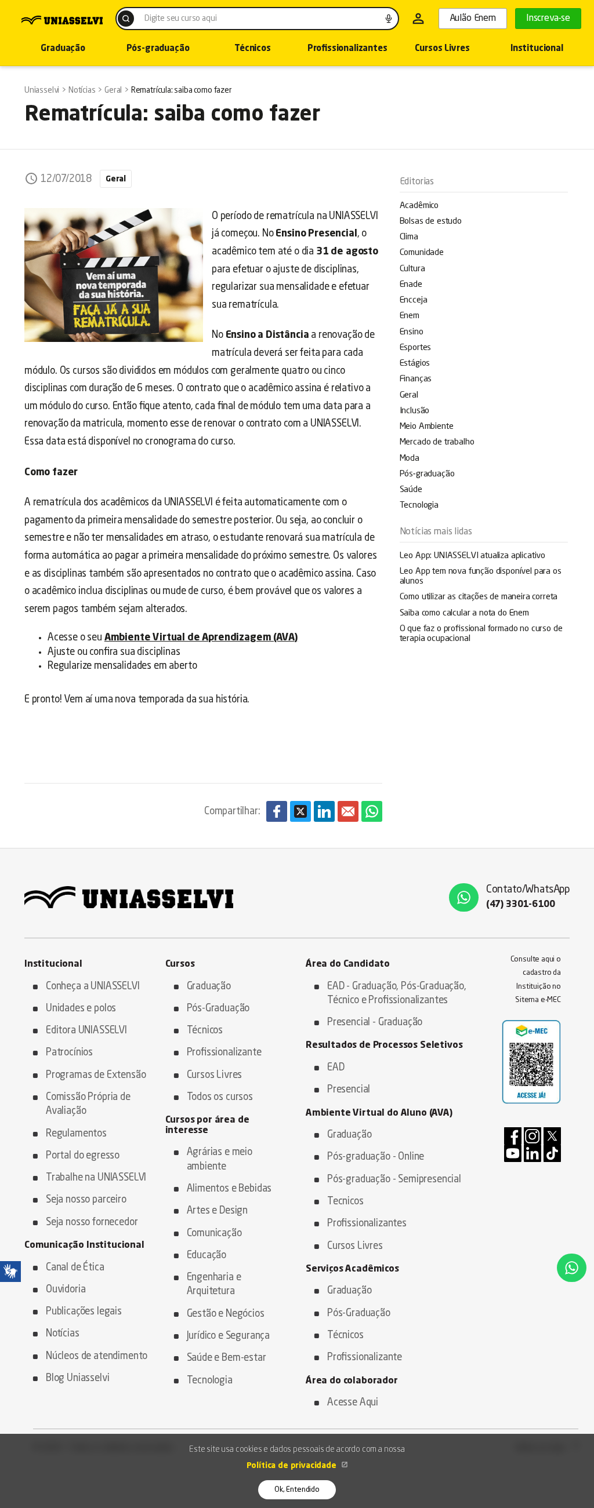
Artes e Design (217, 1211)
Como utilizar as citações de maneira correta (479, 597)
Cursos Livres (442, 49)
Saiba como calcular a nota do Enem (464, 613)
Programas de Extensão (96, 1075)
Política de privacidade (293, 1466)
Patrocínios (69, 1053)
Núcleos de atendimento (96, 1356)
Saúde (411, 490)
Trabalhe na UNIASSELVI (96, 1178)
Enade (411, 285)
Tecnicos (345, 1202)
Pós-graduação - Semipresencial (394, 1180)
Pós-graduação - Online (375, 1157)
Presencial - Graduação (374, 1023)
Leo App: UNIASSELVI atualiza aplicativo (472, 556)
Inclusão (415, 411)
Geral (409, 395)
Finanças (416, 379)
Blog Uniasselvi (77, 1378)
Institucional (536, 49)
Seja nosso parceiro (86, 1200)
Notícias (62, 1334)
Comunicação (214, 1234)
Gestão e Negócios (226, 1314)
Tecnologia (419, 505)
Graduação (63, 49)
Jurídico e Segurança (228, 1336)
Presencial (348, 1090)
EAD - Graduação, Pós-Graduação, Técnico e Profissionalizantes (396, 994)
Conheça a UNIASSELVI (93, 987)
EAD (336, 1068)
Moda (409, 458)
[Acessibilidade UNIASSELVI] (10, 1271)
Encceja (414, 300)
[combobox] (257, 18)
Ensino (411, 332)
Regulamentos (76, 1134)
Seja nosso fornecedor (91, 1222)
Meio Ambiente (427, 426)
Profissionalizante (224, 1053)
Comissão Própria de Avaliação (88, 1104)
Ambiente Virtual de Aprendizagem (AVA (199, 638)
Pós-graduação (158, 49)
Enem (409, 316)
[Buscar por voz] (389, 18)
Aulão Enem (473, 18)
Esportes (416, 348)
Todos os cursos (220, 1097)
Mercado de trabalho (437, 442)
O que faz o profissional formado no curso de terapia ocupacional (481, 634)
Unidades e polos (81, 1009)
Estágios (415, 363)
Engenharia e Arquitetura (214, 1284)
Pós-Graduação (218, 1009)
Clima (409, 237)
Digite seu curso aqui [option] (180, 18)
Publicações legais (84, 1312)
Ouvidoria (65, 1290)
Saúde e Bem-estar (226, 1358)
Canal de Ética (75, 1268)
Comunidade (422, 253)
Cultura (412, 269)
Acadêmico (419, 206)
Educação (207, 1256)
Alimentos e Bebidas (229, 1189)
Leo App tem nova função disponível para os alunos (481, 576)
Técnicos (252, 49)
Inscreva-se (548, 18)
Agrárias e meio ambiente (219, 1159)
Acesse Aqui (352, 1403)
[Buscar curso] (126, 18)
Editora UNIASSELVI (86, 1031)
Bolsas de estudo (431, 221)
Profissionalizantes (347, 49)
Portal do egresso (82, 1156)
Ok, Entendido (297, 1490)
